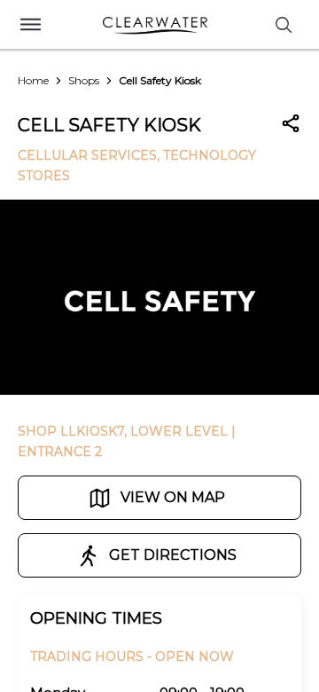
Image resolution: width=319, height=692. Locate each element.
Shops (83, 80)
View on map (173, 497)
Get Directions (173, 555)
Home (33, 80)
